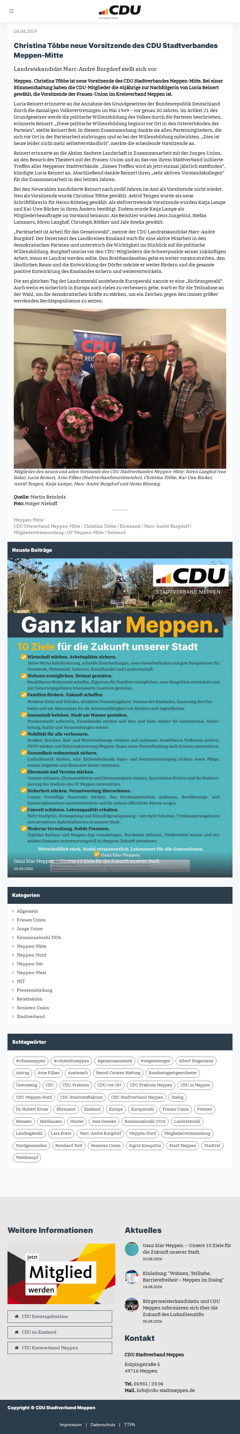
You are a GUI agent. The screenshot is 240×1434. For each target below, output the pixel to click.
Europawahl (142, 1109)
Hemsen (24, 1121)
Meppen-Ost (30, 964)
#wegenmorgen (155, 1061)
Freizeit (204, 1109)
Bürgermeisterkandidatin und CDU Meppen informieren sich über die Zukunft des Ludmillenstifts (181, 1307)
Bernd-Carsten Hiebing (118, 1072)
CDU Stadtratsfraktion (81, 1097)
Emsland (92, 1109)
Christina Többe (100, 526)
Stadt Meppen (182, 1145)
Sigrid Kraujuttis (145, 1145)
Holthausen (51, 1121)
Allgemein (27, 911)
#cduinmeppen (30, 1061)
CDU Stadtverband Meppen (137, 1097)
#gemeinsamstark (115, 1061)
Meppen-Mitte (28, 520)
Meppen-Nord (32, 955)
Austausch (78, 1072)
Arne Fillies (48, 1072)
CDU (50, 1085)
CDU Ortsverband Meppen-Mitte (47, 526)
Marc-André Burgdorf (166, 526)
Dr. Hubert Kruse (32, 1109)
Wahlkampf (27, 1157)
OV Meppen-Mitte (85, 532)
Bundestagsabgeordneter (173, 1072)
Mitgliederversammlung (39, 532)
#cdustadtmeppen (71, 1061)
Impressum (71, 1424)
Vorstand (116, 532)
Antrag (22, 1072)
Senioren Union (33, 1007)
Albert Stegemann (196, 1061)
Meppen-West (31, 972)
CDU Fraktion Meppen (151, 1085)
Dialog (177, 1097)
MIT (21, 981)
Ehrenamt (130, 526)
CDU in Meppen (195, 1085)
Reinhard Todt (68, 1145)
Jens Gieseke (104, 1121)
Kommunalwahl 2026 (39, 937)
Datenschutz (103, 1424)
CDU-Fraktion (75, 1085)
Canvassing (26, 1085)
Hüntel (76, 1121)
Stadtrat (212, 1145)
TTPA (129, 1424)
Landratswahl (187, 1121)
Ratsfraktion (29, 999)
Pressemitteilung (34, 990)
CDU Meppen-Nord (34, 1097)
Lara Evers (61, 1133)
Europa (116, 1109)
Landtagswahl (29, 1133)
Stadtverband (31, 1016)
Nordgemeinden (31, 1145)
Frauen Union (31, 920)
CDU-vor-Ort (110, 1085)
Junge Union (30, 928)
